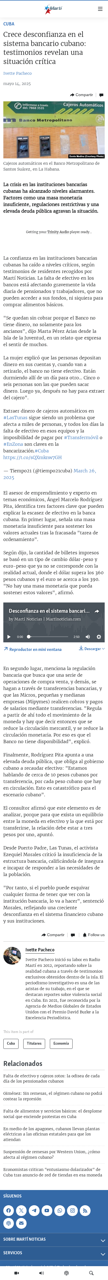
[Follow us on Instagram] (72, 1210)
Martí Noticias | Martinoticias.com (47, 619)
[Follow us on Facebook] (8, 1210)
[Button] (81, 95)
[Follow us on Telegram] (34, 1210)
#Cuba (42, 451)
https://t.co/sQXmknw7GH (32, 457)
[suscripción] (21, 1223)
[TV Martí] (16, 1273)
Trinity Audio (58, 232)
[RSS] (85, 1210)
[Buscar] (91, 1273)
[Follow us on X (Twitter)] (21, 1210)
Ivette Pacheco (17, 73)
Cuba (8, 24)
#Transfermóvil (81, 437)
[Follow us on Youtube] (47, 1210)
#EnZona (13, 444)
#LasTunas (15, 417)
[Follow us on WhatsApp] (59, 1210)
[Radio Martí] (41, 1273)
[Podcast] (66, 1273)
